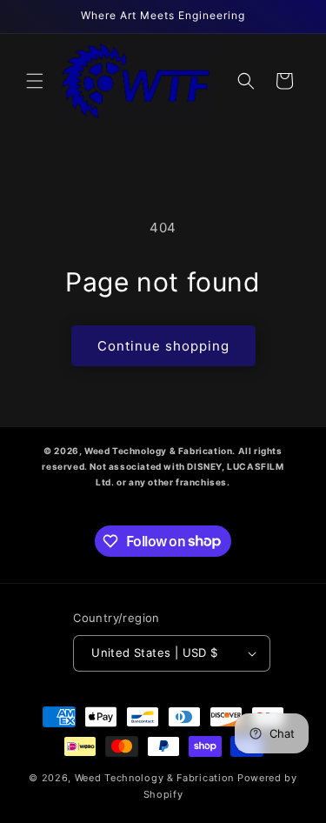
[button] (35, 81)
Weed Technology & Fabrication (154, 778)
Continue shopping (163, 346)
